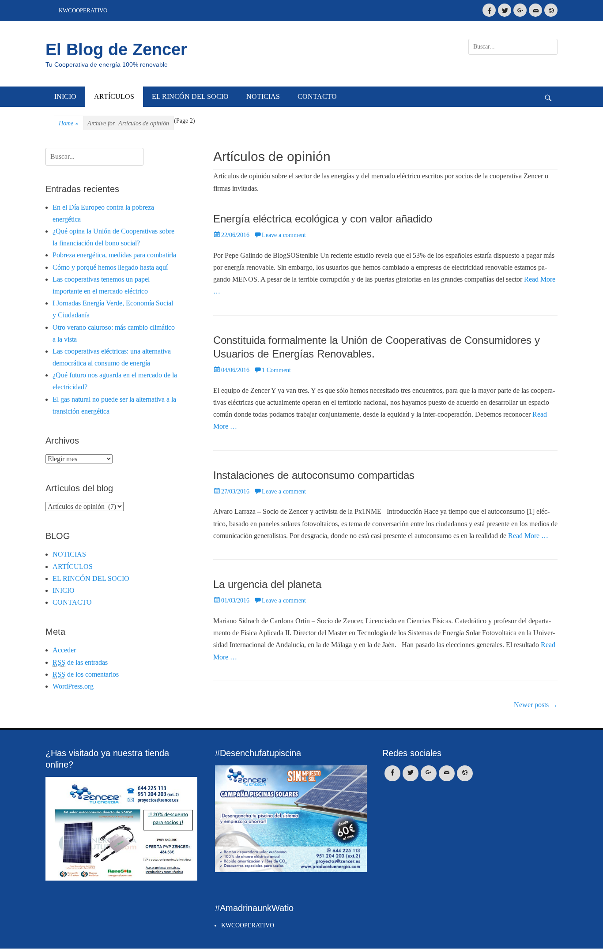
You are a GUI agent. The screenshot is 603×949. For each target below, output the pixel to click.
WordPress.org (73, 686)
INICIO (65, 96)
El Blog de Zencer (116, 49)
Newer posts (536, 704)
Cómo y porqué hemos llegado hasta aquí (110, 267)
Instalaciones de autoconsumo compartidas (314, 475)
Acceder (64, 650)
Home (69, 123)
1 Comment (276, 370)
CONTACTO (317, 96)
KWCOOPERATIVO (83, 10)
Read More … (528, 535)
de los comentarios (86, 674)
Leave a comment (284, 235)
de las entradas (80, 662)
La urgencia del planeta (267, 584)
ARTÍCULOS (114, 96)
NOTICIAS (263, 96)
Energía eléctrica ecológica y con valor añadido (322, 219)
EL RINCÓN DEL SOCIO (190, 96)
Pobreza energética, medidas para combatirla (114, 255)
